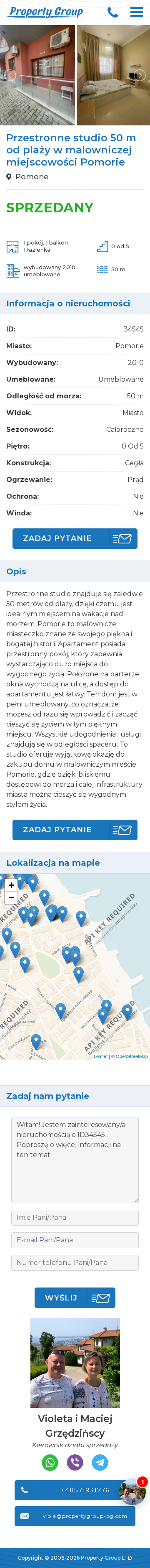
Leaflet (101, 1056)
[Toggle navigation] (137, 12)
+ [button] (11, 885)
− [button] (11, 897)
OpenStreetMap (132, 1056)
